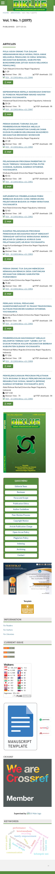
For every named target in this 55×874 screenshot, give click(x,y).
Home (6, 13)
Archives (15, 13)
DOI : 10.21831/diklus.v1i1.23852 (19, 217)
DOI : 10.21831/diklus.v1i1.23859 (19, 361)
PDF (9, 82)
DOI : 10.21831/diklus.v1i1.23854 (19, 289)
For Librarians (8, 634)
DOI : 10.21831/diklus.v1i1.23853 (19, 254)
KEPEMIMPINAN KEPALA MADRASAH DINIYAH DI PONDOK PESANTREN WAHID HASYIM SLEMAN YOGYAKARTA (26, 95)
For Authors (8, 630)
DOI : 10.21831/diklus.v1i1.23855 (19, 324)
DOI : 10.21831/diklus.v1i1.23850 (19, 147)
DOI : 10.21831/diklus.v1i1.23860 (19, 399)
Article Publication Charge (21, 527)
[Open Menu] (3, 3)
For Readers (8, 626)
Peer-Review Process (21, 515)
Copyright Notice (21, 521)
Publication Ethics (21, 504)
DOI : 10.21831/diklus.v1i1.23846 (19, 78)
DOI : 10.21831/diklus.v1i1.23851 (19, 182)
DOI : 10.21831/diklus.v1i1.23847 (19, 110)
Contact (20, 555)
